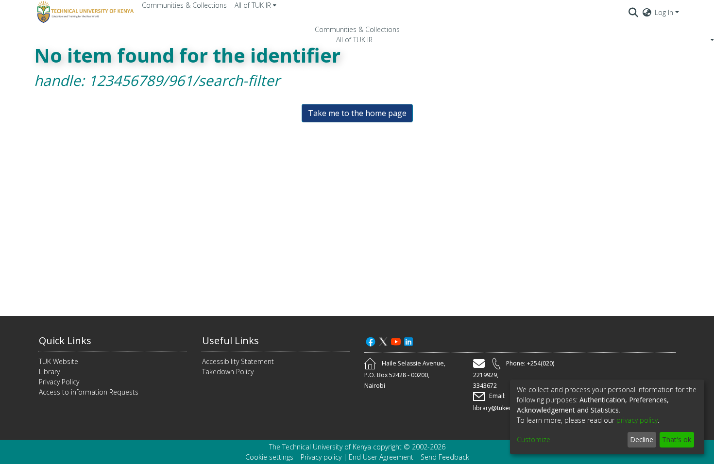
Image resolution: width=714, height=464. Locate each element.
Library (49, 371)
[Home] (84, 12)
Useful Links (230, 340)
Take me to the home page (357, 113)
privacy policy (637, 420)
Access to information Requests (88, 392)
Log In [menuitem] (664, 12)
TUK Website (58, 361)
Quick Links (65, 340)
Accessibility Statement (238, 361)
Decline (641, 439)
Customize (533, 439)
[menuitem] (255, 5)
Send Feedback (445, 457)
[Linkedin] (408, 340)
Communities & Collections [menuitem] (184, 5)
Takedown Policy (228, 371)
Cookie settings (269, 457)
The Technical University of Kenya (320, 446)
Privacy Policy (59, 381)
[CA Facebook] (370, 340)
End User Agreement (381, 457)
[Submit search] (634, 12)
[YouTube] (396, 340)
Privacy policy (321, 457)
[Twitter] (383, 340)
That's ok (676, 439)
